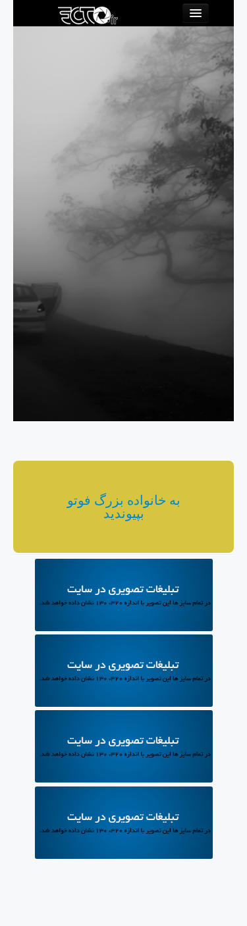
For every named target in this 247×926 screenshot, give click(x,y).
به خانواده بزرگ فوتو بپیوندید (123, 507)
